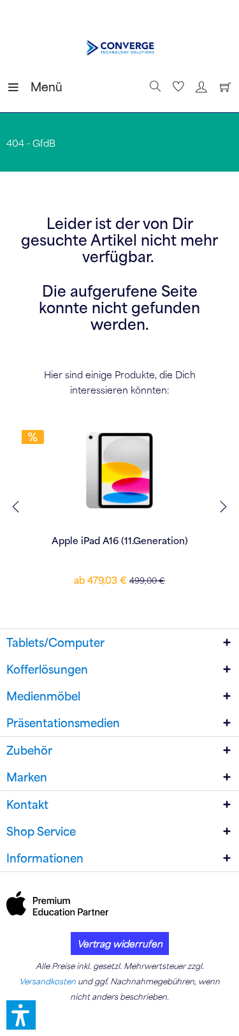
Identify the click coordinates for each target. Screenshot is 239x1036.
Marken (26, 777)
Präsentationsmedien (63, 723)
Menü (34, 86)
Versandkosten (47, 981)
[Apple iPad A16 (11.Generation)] (119, 470)
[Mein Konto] (199, 87)
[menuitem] (18, 87)
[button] (21, 1015)
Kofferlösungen (47, 669)
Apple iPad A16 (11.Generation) (120, 540)
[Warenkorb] (222, 87)
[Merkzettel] (176, 87)
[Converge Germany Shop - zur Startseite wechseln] (119, 47)
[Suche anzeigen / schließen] (153, 87)
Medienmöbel (43, 696)
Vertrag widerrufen (120, 943)
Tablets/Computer (55, 642)
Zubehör (29, 750)
